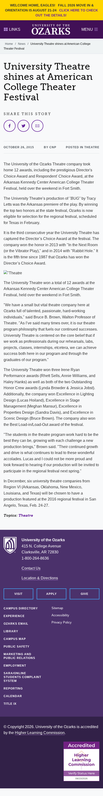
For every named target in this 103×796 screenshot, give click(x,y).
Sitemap (57, 608)
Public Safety (16, 646)
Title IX (10, 703)
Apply (51, 594)
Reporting (13, 688)
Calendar (13, 696)
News (21, 44)
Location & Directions (40, 578)
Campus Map (15, 639)
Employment (15, 665)
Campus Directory (21, 608)
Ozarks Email (16, 623)
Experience (14, 616)
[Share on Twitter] (23, 126)
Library (11, 631)
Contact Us (31, 568)
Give (84, 594)
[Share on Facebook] (10, 126)
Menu (87, 29)
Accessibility (60, 615)
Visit (18, 594)
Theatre (25, 515)
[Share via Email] (37, 126)
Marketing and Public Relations (19, 656)
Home (9, 44)
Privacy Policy (62, 622)
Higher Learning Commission (40, 733)
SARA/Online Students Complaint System (22, 677)
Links (14, 29)
